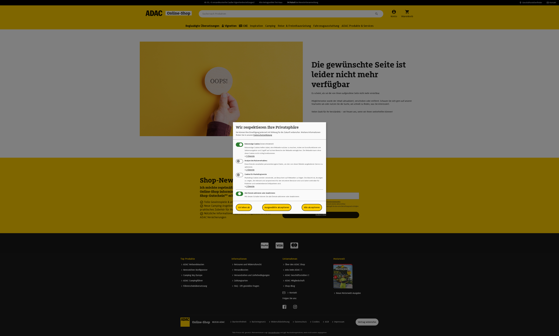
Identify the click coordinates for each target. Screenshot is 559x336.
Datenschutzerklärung (262, 135)
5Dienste (250, 156)
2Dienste (249, 170)
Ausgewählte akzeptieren (277, 207)
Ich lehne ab (244, 207)
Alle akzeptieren (312, 207)
